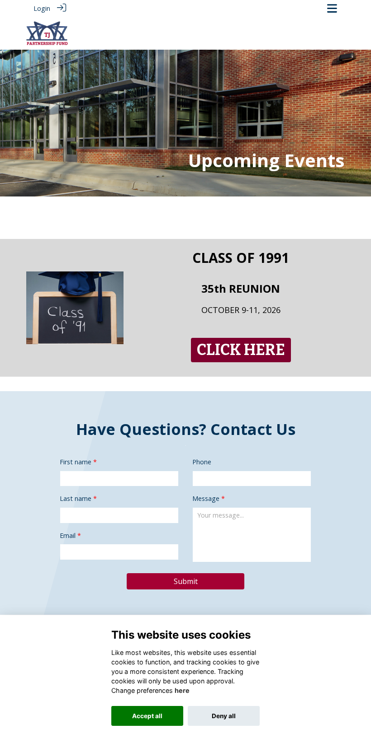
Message (205, 498)
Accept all (147, 716)
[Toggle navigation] (332, 8)
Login (41, 8)
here (182, 690)
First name (75, 462)
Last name (75, 498)
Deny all (224, 716)
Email (68, 535)
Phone (201, 462)
